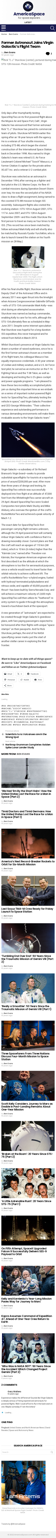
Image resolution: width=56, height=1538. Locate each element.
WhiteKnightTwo (38, 711)
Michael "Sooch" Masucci (17, 708)
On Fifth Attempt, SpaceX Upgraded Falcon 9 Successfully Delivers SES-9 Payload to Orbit (24, 1251)
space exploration (28, 719)
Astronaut (38, 722)
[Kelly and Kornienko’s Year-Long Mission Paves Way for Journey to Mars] (28, 1281)
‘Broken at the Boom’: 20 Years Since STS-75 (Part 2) (27, 1155)
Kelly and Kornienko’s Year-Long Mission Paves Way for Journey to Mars (26, 1300)
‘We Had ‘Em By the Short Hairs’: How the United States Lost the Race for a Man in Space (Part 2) (26, 794)
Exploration (30, 724)
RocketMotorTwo (19, 705)
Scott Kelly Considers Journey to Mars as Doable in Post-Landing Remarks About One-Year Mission (27, 1106)
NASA (43, 724)
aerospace (9, 719)
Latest (28, 23)
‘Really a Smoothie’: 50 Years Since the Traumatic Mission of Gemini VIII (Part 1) (26, 1007)
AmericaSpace (45, 716)
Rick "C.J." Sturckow (14, 711)
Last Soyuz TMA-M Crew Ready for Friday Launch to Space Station (27, 910)
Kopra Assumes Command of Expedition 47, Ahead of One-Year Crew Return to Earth (26, 1319)
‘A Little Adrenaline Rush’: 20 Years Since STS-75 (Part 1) (26, 1202)
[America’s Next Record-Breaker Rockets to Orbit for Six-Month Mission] (28, 844)
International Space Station (19, 716)
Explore (7, 724)
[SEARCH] (52, 28)
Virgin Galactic (30, 714)
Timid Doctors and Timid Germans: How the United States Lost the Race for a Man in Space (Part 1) (27, 814)
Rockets (8, 722)
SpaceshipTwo (11, 714)
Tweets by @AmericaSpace (13, 1524)
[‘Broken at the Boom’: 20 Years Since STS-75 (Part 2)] (28, 1136)
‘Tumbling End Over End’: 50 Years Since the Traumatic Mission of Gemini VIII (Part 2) (27, 959)
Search (52, 1453)
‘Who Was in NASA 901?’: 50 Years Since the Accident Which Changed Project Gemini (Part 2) (26, 1369)
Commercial (22, 722)
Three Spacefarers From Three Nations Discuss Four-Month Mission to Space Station (25, 1056)
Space (18, 724)
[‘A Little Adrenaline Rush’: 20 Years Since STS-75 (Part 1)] (28, 1183)
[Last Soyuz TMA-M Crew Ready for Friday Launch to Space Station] (28, 891)
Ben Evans (23, 754)
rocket (45, 719)
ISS (4, 705)
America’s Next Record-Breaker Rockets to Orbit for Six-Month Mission (28, 863)
